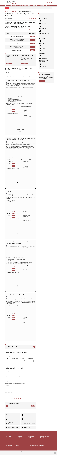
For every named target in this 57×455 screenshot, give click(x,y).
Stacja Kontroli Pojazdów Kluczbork (22, 437)
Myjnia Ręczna (43, 48)
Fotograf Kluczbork (20, 436)
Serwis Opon (43, 43)
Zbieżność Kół (43, 28)
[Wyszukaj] (51, 2)
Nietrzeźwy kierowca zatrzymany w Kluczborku (12, 445)
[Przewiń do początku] (55, 453)
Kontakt (22, 451)
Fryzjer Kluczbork (31, 436)
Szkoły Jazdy (43, 38)
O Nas (25, 451)
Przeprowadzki (43, 23)
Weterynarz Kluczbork (9, 436)
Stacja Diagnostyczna (44, 63)
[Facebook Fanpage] (47, 2)
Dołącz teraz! (42, 80)
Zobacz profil (13, 163)
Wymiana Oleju (43, 66)
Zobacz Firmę (32, 36)
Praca (22, 5)
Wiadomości (9, 5)
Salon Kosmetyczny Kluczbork (45, 436)
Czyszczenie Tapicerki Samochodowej (44, 61)
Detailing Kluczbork (27, 427)
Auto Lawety (43, 53)
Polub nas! (33, 405)
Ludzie (46, 5)
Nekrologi (30, 5)
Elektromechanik (44, 58)
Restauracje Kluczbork (32, 437)
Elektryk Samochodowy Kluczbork (29, 423)
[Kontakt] (49, 2)
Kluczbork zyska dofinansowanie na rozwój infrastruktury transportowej (40, 446)
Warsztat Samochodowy (45, 33)
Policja (12, 5)
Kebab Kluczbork (43, 437)
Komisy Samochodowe (44, 55)
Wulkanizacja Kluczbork (9, 437)
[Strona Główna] (5, 5)
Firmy (15, 5)
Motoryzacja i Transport (14, 11)
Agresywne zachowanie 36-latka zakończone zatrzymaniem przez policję (15, 446)
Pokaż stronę (13, 215)
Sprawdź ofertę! (9, 63)
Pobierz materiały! (24, 63)
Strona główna (6, 11)
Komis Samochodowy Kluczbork (13, 427)
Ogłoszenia (19, 5)
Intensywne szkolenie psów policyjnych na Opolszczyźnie (38, 445)
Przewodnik (42, 5)
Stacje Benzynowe (44, 18)
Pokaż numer (13, 111)
